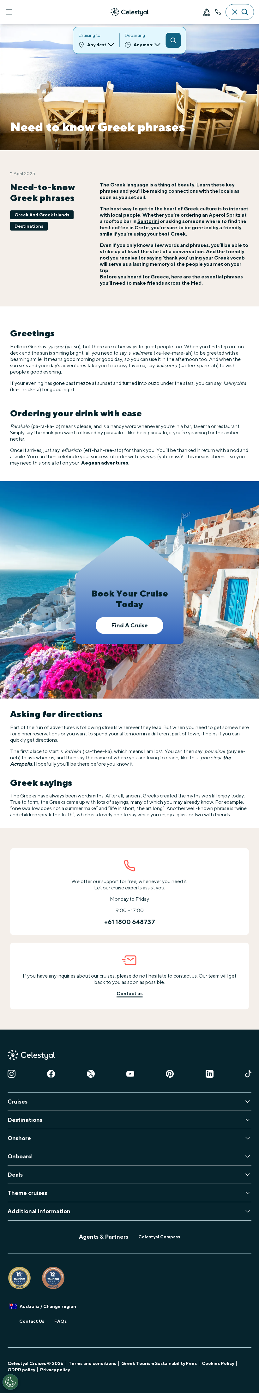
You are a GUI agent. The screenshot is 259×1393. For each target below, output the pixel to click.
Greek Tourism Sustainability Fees (159, 1363)
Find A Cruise (129, 625)
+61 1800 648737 (129, 922)
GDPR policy (21, 1369)
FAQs (60, 1321)
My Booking (206, 12)
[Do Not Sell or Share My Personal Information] (10, 1382)
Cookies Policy (218, 1363)
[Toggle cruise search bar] (240, 12)
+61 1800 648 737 (218, 12)
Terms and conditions (92, 1363)
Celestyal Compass (159, 1236)
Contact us (130, 993)
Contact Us (31, 1321)
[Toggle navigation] (9, 12)
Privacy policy (55, 1369)
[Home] (129, 12)
